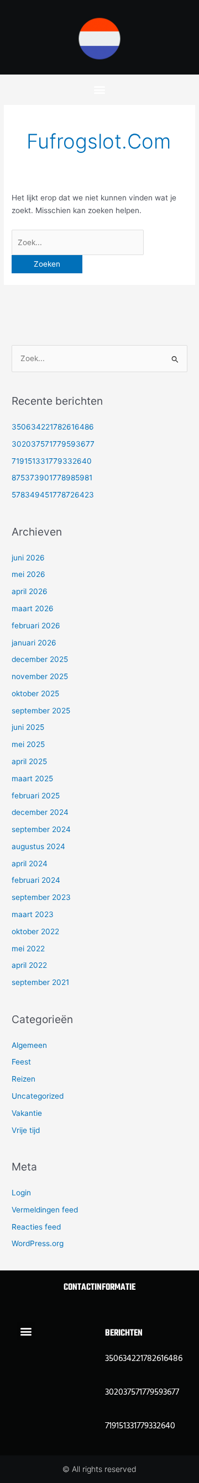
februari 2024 (36, 880)
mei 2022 (28, 948)
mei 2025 (28, 744)
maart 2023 (33, 914)
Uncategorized (38, 1096)
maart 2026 (33, 608)
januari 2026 (34, 642)
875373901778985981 (52, 477)
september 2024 (41, 829)
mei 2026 (28, 574)
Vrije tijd (26, 1130)
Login (21, 1192)
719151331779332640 (52, 461)
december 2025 (40, 659)
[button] (100, 89)
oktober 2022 (35, 931)
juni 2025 (28, 727)
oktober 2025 (35, 693)
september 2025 (41, 710)
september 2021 (40, 982)
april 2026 (30, 591)
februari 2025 (36, 795)
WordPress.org (38, 1243)
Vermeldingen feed (45, 1209)
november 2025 (40, 676)
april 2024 (30, 863)
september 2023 (41, 897)
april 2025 (29, 761)
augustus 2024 (38, 846)
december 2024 (40, 812)
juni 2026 (28, 557)
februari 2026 (36, 625)
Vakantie (27, 1113)
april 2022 (29, 965)
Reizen (23, 1078)
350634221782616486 (53, 426)
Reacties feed (36, 1226)
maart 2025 (32, 778)
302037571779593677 (53, 443)
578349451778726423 (53, 494)
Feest (21, 1061)
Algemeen (29, 1045)
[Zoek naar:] (78, 242)
